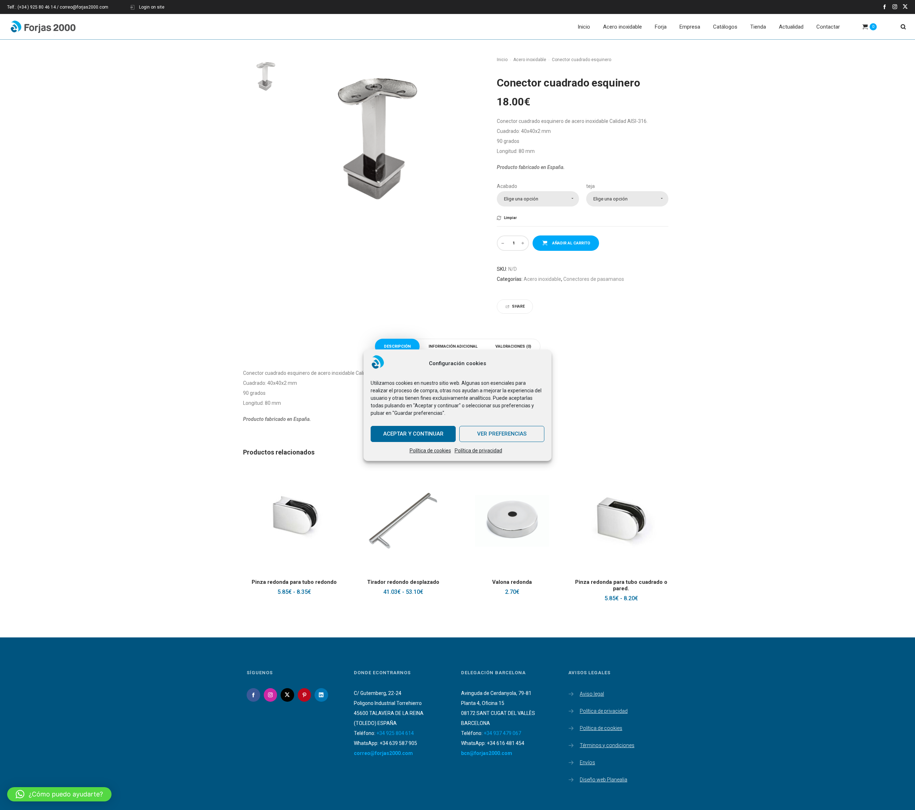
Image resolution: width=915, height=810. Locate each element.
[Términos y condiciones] (618, 743)
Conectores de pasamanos (593, 279)
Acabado (507, 186)
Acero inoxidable (529, 59)
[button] (59, 794)
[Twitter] (905, 6)
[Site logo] (43, 26)
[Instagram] (895, 6)
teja (590, 186)
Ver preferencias (501, 434)
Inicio (502, 59)
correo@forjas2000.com (383, 753)
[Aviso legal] (618, 694)
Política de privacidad (478, 450)
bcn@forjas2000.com (486, 753)
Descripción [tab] (397, 346)
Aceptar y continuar (413, 434)
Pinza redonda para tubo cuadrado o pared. (621, 585)
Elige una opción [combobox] (521, 199)
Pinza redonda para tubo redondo (294, 582)
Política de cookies (430, 450)
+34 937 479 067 (502, 733)
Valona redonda (512, 582)
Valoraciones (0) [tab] (513, 346)
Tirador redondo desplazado (403, 582)
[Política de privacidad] (618, 709)
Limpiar (510, 218)
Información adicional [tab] (453, 346)
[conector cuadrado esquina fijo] (264, 75)
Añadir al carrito (571, 243)
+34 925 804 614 (395, 733)
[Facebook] (884, 6)
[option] (264, 75)
